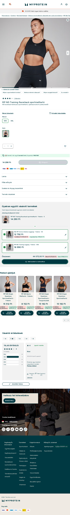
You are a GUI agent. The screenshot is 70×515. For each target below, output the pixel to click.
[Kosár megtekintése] (66, 4)
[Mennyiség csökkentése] (5, 146)
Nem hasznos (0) (41, 374)
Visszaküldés (9, 457)
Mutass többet (32, 366)
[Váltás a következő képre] (67, 53)
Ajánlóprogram (55, 446)
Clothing (13, 15)
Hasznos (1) (31, 374)
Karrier (32, 486)
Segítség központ (10, 453)
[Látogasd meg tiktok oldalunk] (12, 429)
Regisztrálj (9, 400)
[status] (8, 146)
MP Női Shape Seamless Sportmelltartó (62, 296)
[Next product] (68, 320)
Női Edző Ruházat (22, 15)
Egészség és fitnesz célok (23, 459)
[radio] (5, 121)
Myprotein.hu (5, 15)
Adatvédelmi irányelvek (34, 457)
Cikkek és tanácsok (22, 452)
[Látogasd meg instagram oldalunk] (3, 429)
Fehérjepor (22, 465)
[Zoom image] (67, 20)
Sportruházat (23, 446)
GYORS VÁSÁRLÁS (9, 313)
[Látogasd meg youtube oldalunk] (17, 429)
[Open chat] (25, 429)
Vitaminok (22, 484)
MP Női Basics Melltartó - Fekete (26, 295)
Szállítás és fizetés (11, 469)
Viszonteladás (34, 473)
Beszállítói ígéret (35, 481)
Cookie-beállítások (8, 417)
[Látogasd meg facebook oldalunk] (8, 429)
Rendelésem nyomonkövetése (10, 463)
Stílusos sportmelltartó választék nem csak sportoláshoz (45, 15)
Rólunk (32, 446)
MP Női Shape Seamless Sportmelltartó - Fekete (8, 297)
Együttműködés (35, 477)
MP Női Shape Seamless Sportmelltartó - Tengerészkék (44, 297)
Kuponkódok (48, 451)
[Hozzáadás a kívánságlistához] (65, 146)
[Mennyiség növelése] (11, 146)
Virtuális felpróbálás (58, 113)
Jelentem (29, 377)
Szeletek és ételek (23, 471)
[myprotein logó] (36, 4)
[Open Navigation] (3, 4)
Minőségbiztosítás (36, 451)
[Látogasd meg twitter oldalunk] (21, 429)
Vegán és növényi (22, 479)
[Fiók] (61, 4)
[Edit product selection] (65, 235)
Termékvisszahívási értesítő (11, 475)
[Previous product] (64, 320)
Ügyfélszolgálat (10, 448)
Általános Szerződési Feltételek (33, 465)
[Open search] (10, 4)
